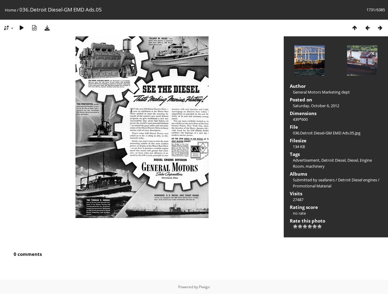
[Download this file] (47, 27)
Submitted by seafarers (314, 180)
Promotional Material (312, 186)
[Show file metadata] (34, 27)
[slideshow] (21, 27)
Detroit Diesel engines (357, 180)
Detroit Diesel (333, 160)
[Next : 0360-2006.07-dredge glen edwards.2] (380, 27)
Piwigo (204, 286)
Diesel (352, 160)
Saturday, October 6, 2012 (316, 105)
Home (10, 10)
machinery (315, 166)
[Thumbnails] (354, 27)
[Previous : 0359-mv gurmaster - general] (367, 27)
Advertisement (306, 160)
